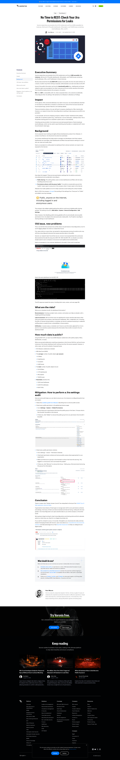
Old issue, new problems (22, 82)
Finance (43, 721)
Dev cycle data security (47, 719)
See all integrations (61, 717)
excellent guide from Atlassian (50, 402)
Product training (91, 721)
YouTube (53, 576)
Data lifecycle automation (48, 717)
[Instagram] (100, 750)
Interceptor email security (32, 731)
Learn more (74, 1)
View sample (65, 627)
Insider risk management (47, 704)
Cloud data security (46, 715)
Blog (55, 13)
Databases (59, 713)
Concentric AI (75, 736)
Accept (55, 753)
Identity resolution (30, 725)
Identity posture (30, 727)
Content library (91, 715)
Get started (54, 627)
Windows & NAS (60, 706)
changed (52, 191)
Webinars (89, 710)
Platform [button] (40, 6)
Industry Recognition (77, 715)
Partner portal (75, 726)
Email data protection (31, 736)
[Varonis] (22, 6)
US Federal (44, 730)
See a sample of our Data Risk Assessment (50, 570)
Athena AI (28, 742)
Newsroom (74, 713)
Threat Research (62, 13)
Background (19, 79)
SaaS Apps (59, 708)
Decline (64, 753)
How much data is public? (23, 88)
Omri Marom (51, 32)
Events (89, 713)
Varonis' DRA (53, 572)
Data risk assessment (46, 713)
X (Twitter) (60, 576)
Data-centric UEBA (30, 716)
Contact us (74, 717)
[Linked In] (93, 750)
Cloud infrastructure (61, 710)
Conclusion (19, 96)
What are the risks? (21, 85)
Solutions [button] (48, 6)
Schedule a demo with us (46, 566)
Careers (74, 706)
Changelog (29, 745)
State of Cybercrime (92, 708)
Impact (18, 76)
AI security (44, 710)
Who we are (75, 704)
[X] (97, 750)
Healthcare (44, 724)
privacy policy (72, 749)
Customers (63, 6)
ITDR (27, 729)
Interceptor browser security (33, 734)
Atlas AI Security (30, 723)
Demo (101, 6)
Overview (28, 704)
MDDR (27, 738)
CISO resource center (92, 717)
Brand (73, 719)
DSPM (27, 710)
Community (90, 719)
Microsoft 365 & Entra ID (62, 704)
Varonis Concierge (30, 740)
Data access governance (32, 718)
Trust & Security (75, 710)
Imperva (74, 742)
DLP (27, 720)
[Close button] (103, 1)
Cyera (73, 738)
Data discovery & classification (30, 707)
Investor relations (76, 708)
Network (59, 715)
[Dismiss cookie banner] (86, 745)
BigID (73, 734)
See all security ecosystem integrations (63, 720)
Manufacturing (45, 726)
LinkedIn (49, 576)
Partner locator (75, 724)
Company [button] (71, 6)
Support (89, 706)
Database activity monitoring (30, 713)
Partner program (76, 721)
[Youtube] (95, 750)
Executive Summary (21, 73)
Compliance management (48, 708)
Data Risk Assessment (62, 524)
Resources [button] (78, 6)
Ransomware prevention (47, 706)
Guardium (74, 740)
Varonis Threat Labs (92, 724)
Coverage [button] (55, 6)
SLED (43, 728)
